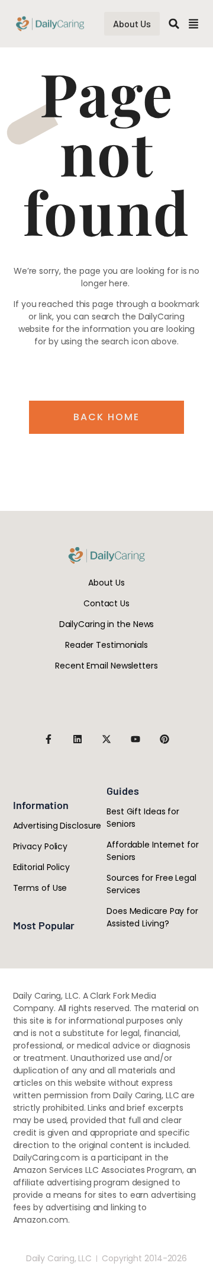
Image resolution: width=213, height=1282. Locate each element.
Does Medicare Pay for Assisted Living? (152, 917)
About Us (106, 583)
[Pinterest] (164, 739)
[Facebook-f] (48, 739)
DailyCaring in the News (106, 624)
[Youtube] (135, 739)
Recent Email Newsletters (106, 666)
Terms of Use (40, 888)
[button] (174, 23)
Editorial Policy (41, 867)
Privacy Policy (40, 846)
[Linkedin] (77, 739)
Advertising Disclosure (57, 826)
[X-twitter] (106, 739)
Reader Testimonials (106, 645)
